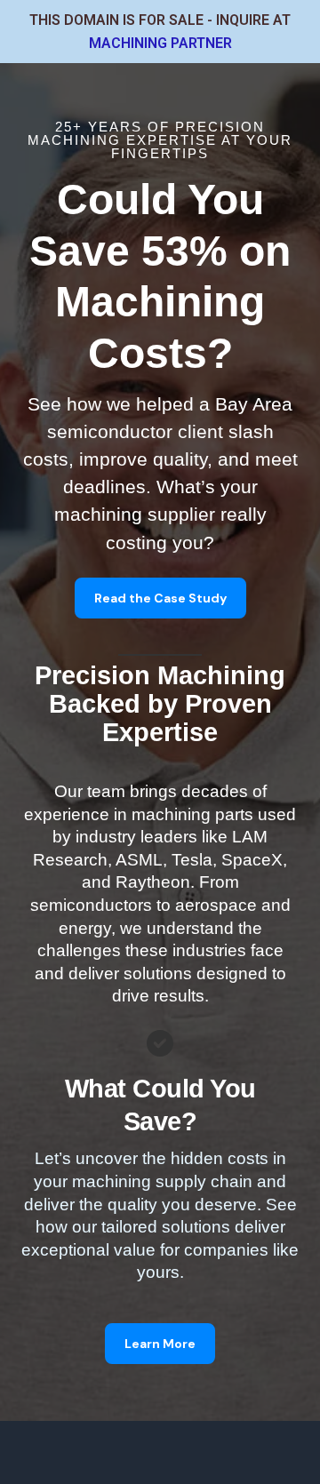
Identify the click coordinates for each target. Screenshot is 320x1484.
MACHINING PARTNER (160, 43)
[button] (160, 598)
